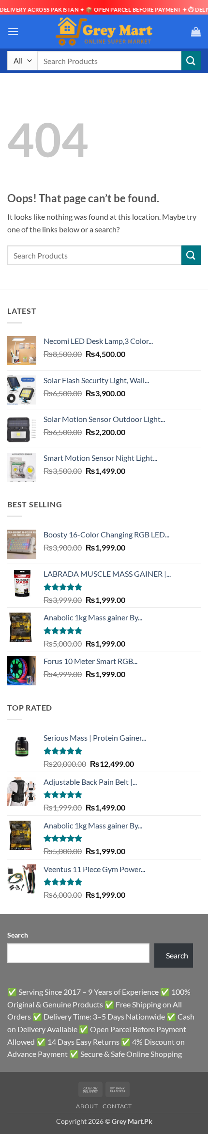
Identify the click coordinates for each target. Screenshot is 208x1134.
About (87, 1106)
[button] (13, 31)
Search (17, 935)
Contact (117, 1106)
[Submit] (191, 60)
